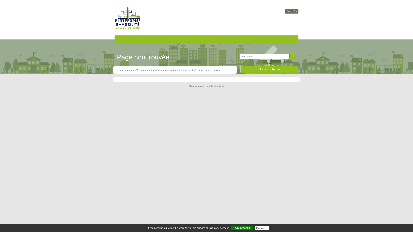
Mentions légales (215, 86)
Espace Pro (292, 11)
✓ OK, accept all (241, 228)
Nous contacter (269, 69)
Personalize (261, 228)
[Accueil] (128, 18)
